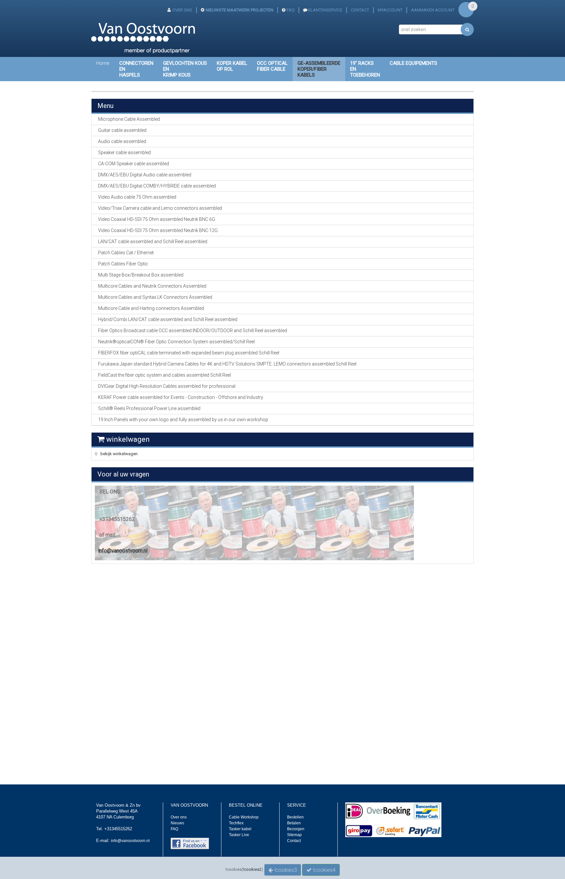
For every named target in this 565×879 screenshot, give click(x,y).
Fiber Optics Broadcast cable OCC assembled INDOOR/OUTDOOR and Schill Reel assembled (192, 330)
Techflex (236, 823)
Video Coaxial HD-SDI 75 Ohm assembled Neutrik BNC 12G (158, 230)
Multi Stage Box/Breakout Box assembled (140, 275)
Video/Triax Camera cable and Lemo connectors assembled (160, 208)
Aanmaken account (432, 10)
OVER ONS (182, 10)
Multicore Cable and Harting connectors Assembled (151, 308)
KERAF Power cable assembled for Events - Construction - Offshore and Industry (180, 397)
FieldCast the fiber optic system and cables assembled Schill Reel (164, 375)
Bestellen (295, 817)
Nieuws (177, 823)
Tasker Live (239, 835)
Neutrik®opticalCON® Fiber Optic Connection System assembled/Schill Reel (176, 341)
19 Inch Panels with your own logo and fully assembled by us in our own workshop (183, 419)
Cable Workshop (244, 817)
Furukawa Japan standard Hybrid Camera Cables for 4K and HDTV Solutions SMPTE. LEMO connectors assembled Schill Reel (227, 364)
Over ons (179, 817)
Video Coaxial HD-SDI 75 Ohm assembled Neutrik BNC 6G (156, 219)
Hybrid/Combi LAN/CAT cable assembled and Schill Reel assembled (167, 319)
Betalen (294, 823)
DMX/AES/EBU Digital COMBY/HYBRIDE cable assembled (157, 185)
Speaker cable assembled (124, 152)
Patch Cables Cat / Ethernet (126, 252)
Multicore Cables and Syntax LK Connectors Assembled (155, 297)
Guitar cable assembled (122, 130)
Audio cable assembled (122, 141)
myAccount (390, 10)
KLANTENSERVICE (325, 10)
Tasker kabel (240, 829)
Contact (294, 840)
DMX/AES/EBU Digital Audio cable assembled (144, 174)
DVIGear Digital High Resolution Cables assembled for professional (166, 386)
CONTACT (360, 10)
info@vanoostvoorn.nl (122, 550)
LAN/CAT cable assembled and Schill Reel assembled (152, 241)
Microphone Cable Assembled (129, 119)
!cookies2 (252, 869)
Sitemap (294, 835)
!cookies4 (323, 870)
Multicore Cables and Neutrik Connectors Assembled (152, 286)
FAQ (291, 10)
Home (103, 63)
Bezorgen (295, 829)
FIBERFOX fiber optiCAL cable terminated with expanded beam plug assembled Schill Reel (188, 352)
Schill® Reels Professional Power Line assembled (149, 408)
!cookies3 (285, 870)
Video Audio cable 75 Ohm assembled (137, 197)
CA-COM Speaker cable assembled (133, 163)
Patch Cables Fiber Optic (123, 263)
